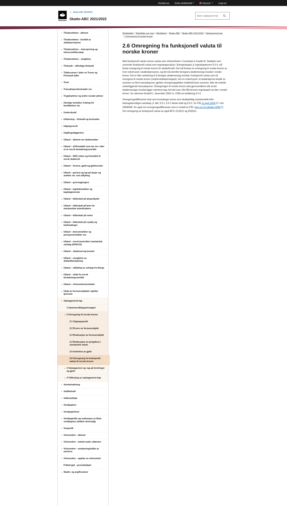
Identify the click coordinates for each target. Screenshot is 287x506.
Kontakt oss (163, 3)
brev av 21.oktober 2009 (207, 107)
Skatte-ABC (174, 33)
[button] (206, 3)
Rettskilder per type (145, 33)
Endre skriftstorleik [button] (183, 3)
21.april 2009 (208, 103)
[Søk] (224, 16)
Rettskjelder (128, 33)
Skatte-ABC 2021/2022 (83, 12)
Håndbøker (161, 33)
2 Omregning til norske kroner (139, 36)
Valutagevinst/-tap (214, 33)
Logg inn (222, 3)
